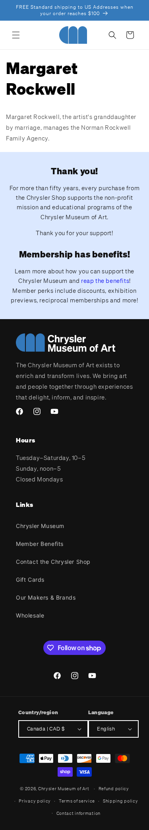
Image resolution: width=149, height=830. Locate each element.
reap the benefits (105, 280)
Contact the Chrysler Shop (53, 561)
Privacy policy (35, 801)
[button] (16, 35)
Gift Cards (30, 579)
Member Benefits (40, 543)
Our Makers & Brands (45, 597)
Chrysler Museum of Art (63, 788)
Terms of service (77, 801)
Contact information (78, 813)
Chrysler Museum (40, 525)
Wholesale (30, 615)
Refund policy (114, 788)
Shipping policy (120, 801)
